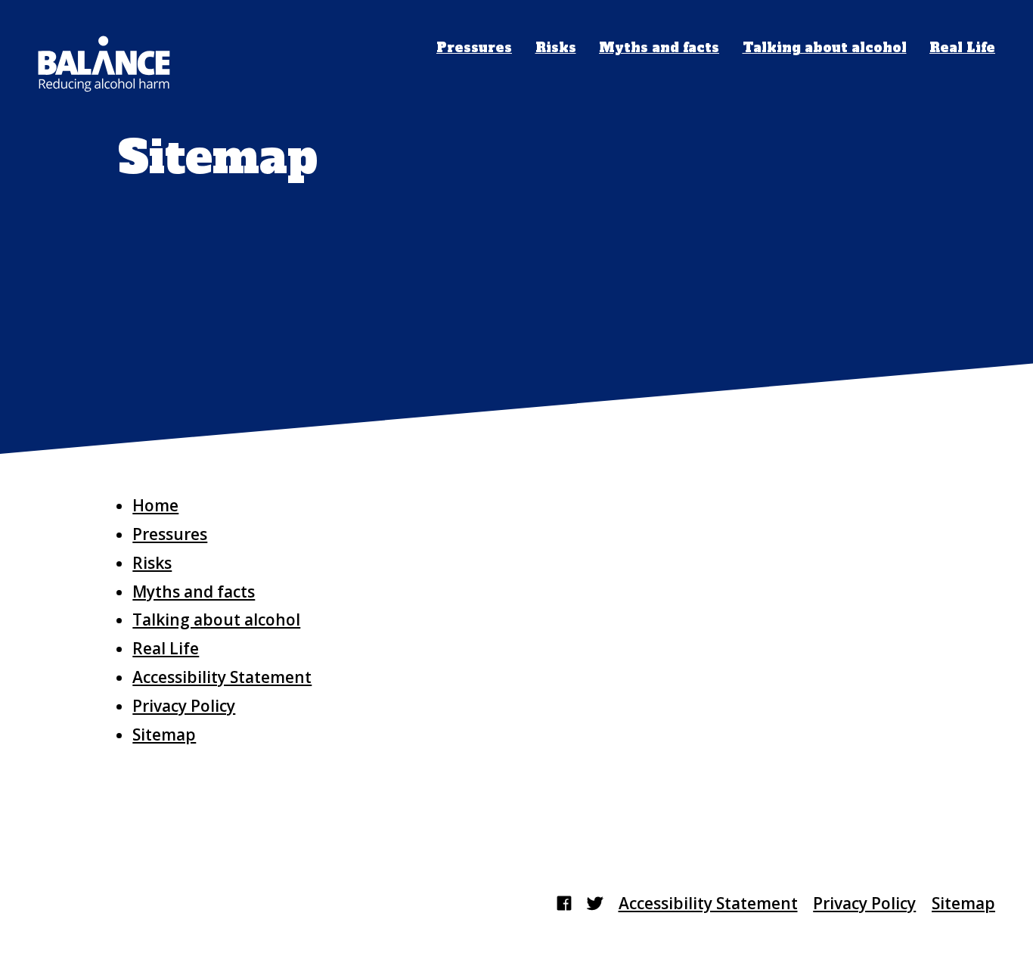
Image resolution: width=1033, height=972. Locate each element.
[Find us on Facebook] (564, 903)
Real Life (962, 48)
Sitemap (164, 734)
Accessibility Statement (222, 677)
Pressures (474, 48)
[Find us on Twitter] (595, 903)
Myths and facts (659, 48)
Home (155, 505)
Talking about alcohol (825, 48)
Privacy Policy (183, 705)
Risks (555, 48)
